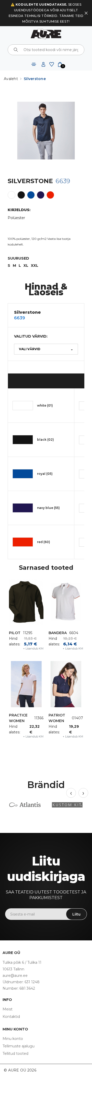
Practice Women (18, 718)
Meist (8, 1009)
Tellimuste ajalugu (18, 1046)
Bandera (58, 633)
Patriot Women (57, 718)
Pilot (14, 633)
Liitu (76, 914)
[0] (60, 64)
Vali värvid (46, 349)
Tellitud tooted (15, 1053)
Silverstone (35, 78)
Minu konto (13, 1038)
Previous (71, 793)
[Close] (86, 13)
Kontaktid (11, 1016)
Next (83, 793)
